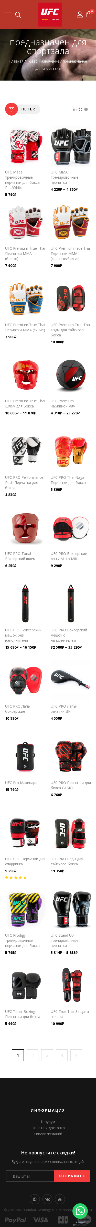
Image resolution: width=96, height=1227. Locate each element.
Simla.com (81, 1224)
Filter (27, 109)
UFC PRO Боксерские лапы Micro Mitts (69, 556)
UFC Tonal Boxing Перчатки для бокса (22, 1014)
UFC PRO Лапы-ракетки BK (64, 709)
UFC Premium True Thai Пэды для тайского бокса (71, 329)
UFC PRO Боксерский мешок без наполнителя (23, 635)
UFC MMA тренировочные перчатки (64, 177)
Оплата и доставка (48, 1127)
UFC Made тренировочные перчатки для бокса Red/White (22, 180)
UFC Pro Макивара (21, 782)
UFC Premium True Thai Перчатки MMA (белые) (25, 253)
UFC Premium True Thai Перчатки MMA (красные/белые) (71, 253)
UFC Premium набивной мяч (63, 403)
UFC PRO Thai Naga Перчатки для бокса (68, 480)
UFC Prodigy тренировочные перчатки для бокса (22, 940)
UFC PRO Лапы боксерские (17, 709)
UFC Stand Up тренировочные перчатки (64, 940)
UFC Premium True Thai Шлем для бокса (25, 403)
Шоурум (48, 1121)
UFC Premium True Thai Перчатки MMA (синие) (25, 327)
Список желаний (48, 1134)
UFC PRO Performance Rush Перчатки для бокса (24, 482)
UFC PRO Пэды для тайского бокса (67, 861)
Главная (16, 61)
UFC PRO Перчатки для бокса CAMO (71, 785)
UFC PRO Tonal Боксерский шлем (20, 556)
